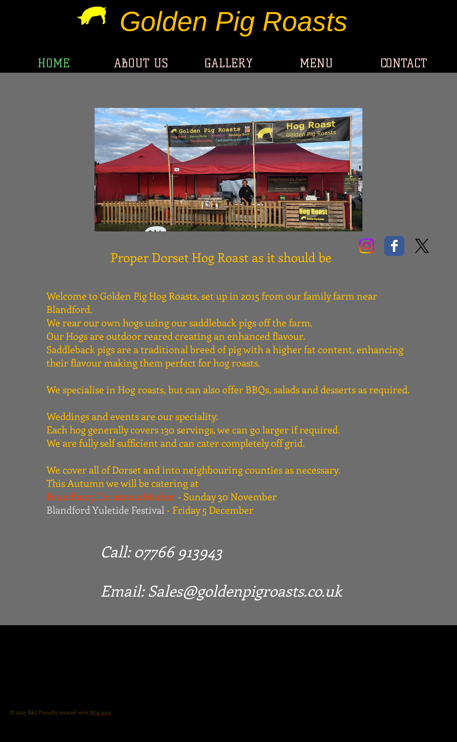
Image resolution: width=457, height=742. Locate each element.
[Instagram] (367, 246)
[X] (422, 246)
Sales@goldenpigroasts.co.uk (245, 590)
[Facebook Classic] (394, 246)
